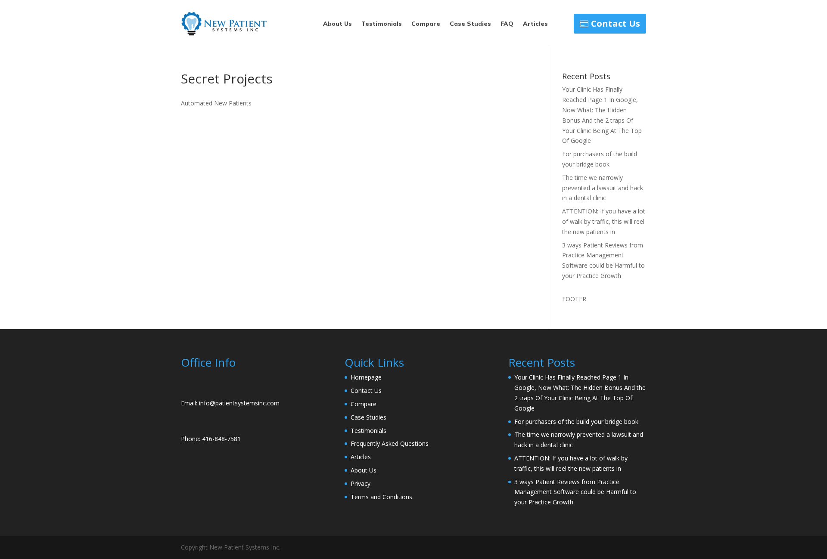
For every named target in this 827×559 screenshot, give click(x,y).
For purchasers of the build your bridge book (576, 421)
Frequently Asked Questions (390, 443)
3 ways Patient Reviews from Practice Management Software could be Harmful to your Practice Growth (575, 492)
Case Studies (470, 24)
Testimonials (381, 24)
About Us (337, 24)
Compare (425, 24)
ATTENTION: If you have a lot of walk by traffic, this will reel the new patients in (603, 221)
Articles (535, 24)
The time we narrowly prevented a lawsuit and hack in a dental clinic (602, 187)
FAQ (507, 24)
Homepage (366, 377)
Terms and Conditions (381, 497)
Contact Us (615, 23)
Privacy (360, 483)
